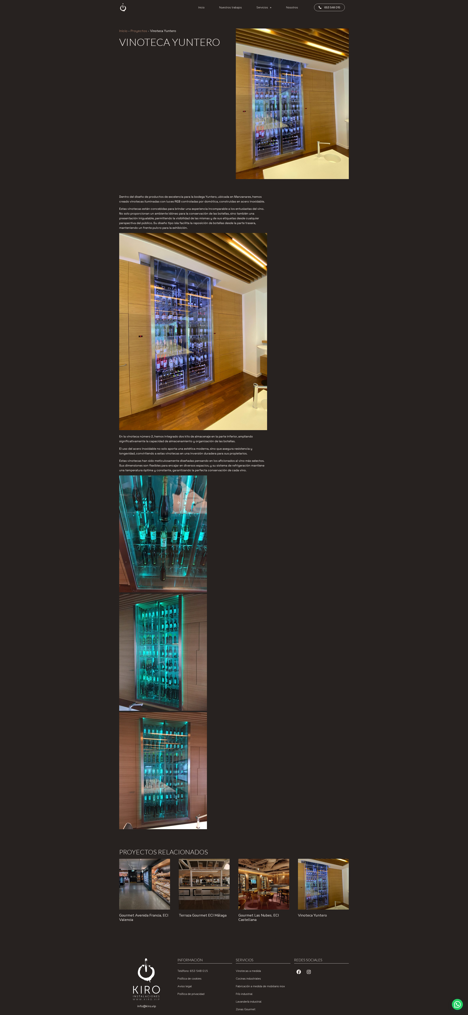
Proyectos (139, 31)
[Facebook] (298, 971)
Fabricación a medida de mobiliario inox (260, 986)
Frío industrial (244, 994)
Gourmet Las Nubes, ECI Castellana (258, 917)
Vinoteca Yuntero (312, 915)
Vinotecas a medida (248, 971)
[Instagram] (308, 971)
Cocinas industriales (248, 979)
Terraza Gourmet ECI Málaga (203, 915)
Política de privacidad (191, 994)
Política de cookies (189, 979)
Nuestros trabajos (230, 7)
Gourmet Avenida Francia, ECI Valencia (143, 917)
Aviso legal (185, 986)
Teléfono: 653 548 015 (193, 971)
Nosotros (292, 7)
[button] (329, 7)
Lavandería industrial (248, 1002)
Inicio (201, 7)
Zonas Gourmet (245, 1009)
